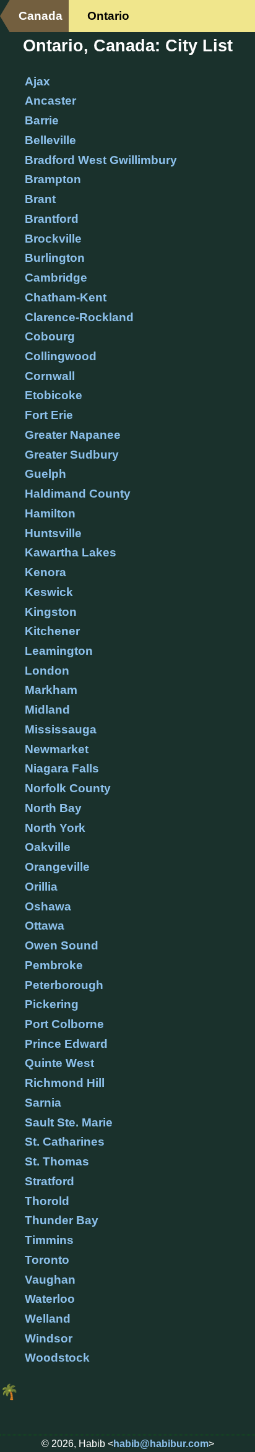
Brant (40, 198)
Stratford (49, 1181)
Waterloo (50, 1298)
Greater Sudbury (72, 454)
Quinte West (59, 1063)
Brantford (52, 218)
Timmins (49, 1240)
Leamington (59, 650)
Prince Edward (66, 1043)
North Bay (53, 808)
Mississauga (61, 729)
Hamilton (50, 513)
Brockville (53, 238)
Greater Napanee (73, 434)
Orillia (41, 886)
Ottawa (44, 925)
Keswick (49, 592)
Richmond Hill (65, 1082)
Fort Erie (49, 414)
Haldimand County (78, 493)
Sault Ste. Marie (69, 1122)
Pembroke (54, 965)
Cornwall (50, 375)
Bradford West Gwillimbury (101, 159)
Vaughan (50, 1279)
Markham (51, 689)
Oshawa (48, 906)
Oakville (48, 847)
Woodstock (57, 1357)
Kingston (51, 611)
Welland (48, 1318)
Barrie (42, 120)
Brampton (53, 179)
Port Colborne (64, 1024)
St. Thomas (57, 1161)
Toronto (47, 1259)
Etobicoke (53, 395)
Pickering (52, 1004)
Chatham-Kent (65, 297)
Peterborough (64, 985)
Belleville (50, 140)
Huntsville (53, 533)
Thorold (47, 1201)
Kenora (45, 572)
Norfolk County (68, 788)
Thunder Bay (61, 1220)
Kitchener (52, 630)
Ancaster (50, 100)
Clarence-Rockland (79, 317)
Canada (41, 15)
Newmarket (57, 749)
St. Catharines (65, 1141)
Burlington (55, 257)
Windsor (48, 1338)
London (47, 670)
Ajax (37, 81)
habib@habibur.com (161, 1443)
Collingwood (61, 356)
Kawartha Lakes (70, 552)
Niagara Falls (62, 768)
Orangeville (57, 866)
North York (55, 827)
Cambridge (56, 277)
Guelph (45, 473)
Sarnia (43, 1102)
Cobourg (50, 336)
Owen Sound (61, 945)
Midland (47, 709)
